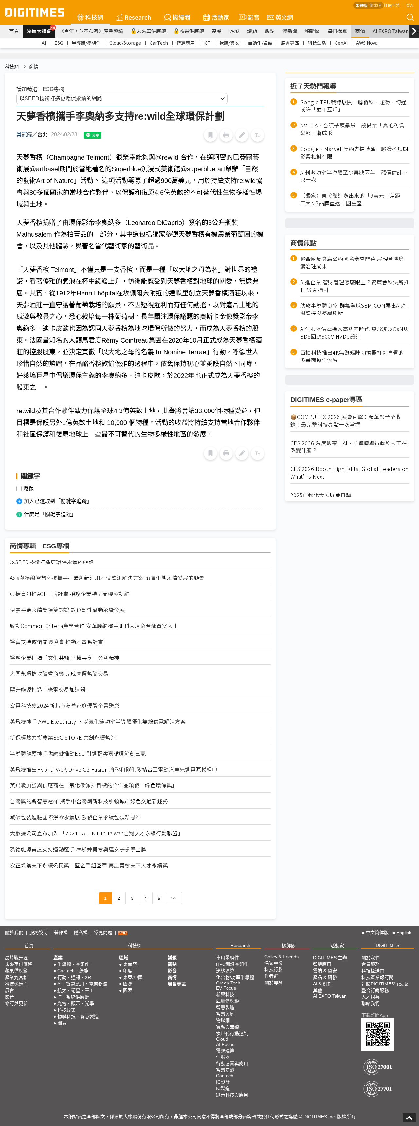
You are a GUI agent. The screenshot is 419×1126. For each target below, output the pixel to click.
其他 (317, 990)
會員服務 (370, 964)
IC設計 (223, 1081)
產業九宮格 (16, 977)
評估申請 (391, 5)
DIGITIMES (387, 945)
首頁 (14, 30)
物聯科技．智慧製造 (78, 1016)
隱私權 (81, 932)
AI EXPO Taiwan (391, 30)
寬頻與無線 (227, 1027)
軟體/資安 (229, 43)
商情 (360, 30)
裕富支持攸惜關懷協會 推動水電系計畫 (56, 642)
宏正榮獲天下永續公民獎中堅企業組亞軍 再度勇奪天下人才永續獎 (89, 865)
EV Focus (226, 988)
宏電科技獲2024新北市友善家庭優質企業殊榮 (64, 705)
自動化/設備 (260, 43)
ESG (58, 43)
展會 (9, 990)
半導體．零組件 (73, 964)
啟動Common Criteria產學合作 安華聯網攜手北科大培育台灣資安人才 (94, 626)
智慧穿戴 (225, 1070)
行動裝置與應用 (232, 1063)
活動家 (220, 17)
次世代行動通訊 (232, 1033)
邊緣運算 (225, 970)
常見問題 (103, 932)
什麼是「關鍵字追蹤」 (50, 514)
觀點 (270, 30)
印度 (127, 970)
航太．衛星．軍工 (75, 990)
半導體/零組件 (86, 43)
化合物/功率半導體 (235, 977)
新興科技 (225, 994)
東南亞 (130, 964)
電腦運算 (225, 1050)
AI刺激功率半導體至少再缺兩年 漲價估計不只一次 (354, 176)
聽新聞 (312, 30)
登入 (410, 5)
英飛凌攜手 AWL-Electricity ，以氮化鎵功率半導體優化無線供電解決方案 (98, 721)
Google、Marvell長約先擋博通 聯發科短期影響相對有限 (354, 152)
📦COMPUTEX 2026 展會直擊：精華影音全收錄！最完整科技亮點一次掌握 (345, 420)
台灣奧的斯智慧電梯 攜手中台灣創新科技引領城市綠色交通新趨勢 (89, 801)
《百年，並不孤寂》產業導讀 (91, 30)
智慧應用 (185, 43)
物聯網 (223, 1020)
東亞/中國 (133, 977)
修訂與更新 (16, 1003)
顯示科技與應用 (232, 1095)
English (403, 932)
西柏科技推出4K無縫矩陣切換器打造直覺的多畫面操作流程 (352, 356)
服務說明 (38, 932)
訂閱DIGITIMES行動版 (384, 983)
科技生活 (317, 43)
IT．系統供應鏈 (73, 997)
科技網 (94, 17)
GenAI (341, 43)
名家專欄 (273, 963)
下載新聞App (374, 1015)
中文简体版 (377, 932)
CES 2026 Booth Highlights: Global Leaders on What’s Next (349, 472)
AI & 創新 (322, 983)
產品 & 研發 (325, 977)
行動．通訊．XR (74, 977)
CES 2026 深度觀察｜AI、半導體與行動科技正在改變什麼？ (348, 446)
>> (173, 898)
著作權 (61, 932)
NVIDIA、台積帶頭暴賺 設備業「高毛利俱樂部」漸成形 (352, 129)
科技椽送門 (16, 983)
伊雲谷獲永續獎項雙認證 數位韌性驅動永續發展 (67, 609)
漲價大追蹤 (41, 30)
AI (44, 43)
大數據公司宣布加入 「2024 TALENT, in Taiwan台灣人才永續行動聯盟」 (96, 833)
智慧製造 (225, 1007)
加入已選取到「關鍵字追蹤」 (58, 501)
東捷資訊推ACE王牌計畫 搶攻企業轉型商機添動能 (69, 593)
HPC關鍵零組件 (232, 964)
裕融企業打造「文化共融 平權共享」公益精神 (64, 658)
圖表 (61, 1023)
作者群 (271, 976)
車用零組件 (227, 957)
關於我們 (14, 932)
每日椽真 (337, 30)
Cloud (222, 1039)
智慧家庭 (225, 1014)
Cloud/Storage (125, 43)
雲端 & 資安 (325, 970)
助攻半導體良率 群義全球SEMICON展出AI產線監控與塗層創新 (353, 309)
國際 (127, 983)
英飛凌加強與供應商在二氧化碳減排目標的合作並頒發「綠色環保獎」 (93, 785)
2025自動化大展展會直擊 (321, 495)
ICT (207, 43)
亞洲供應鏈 (227, 1000)
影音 (251, 17)
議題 (252, 30)
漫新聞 (289, 30)
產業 (217, 30)
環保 (28, 488)
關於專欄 (273, 982)
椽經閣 (181, 17)
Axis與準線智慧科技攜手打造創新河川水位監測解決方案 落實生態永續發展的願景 (107, 577)
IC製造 (223, 1088)
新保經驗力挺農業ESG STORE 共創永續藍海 (63, 737)
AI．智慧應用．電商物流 (82, 983)
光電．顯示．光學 (75, 1003)
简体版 (375, 5)
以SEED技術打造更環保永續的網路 (52, 562)
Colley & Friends (281, 956)
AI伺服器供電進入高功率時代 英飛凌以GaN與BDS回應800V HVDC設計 (354, 333)
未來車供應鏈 (151, 30)
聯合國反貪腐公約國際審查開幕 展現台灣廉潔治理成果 (352, 262)
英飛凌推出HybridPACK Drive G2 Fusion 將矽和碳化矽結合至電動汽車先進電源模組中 (113, 769)
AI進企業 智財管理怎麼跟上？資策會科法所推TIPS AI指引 (354, 286)
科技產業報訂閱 (377, 977)
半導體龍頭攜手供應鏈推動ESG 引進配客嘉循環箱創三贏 (78, 753)
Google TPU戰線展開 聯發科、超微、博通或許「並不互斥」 (353, 105)
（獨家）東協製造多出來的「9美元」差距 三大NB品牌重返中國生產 (353, 199)
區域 (234, 30)
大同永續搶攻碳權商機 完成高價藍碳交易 (59, 673)
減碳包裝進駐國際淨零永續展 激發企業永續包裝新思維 (75, 817)
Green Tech (228, 982)
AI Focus (225, 1044)
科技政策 (66, 1010)
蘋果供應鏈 (191, 30)
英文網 (284, 17)
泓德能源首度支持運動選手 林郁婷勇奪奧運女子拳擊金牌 (78, 849)
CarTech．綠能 (72, 970)
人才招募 (370, 997)
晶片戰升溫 (16, 957)
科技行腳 (273, 969)
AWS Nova (367, 43)
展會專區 (290, 43)
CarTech (159, 43)
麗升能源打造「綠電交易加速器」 (50, 689)
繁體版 (362, 5)
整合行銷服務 (375, 990)
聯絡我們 (370, 1003)
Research (137, 17)
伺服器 (223, 1057)
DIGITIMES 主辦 (330, 957)
